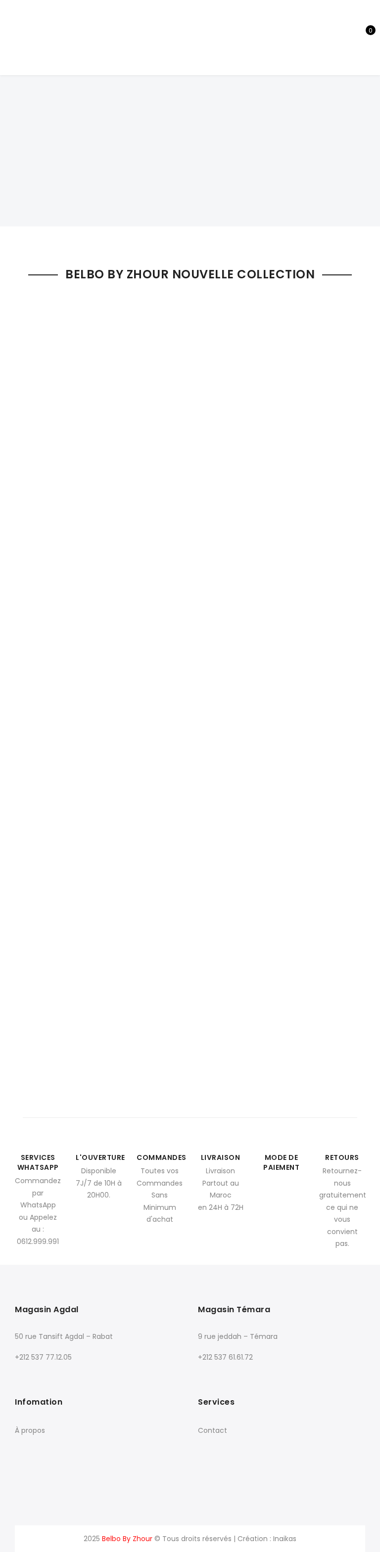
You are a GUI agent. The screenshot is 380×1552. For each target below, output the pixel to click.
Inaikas (284, 1539)
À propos (30, 1430)
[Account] (330, 37)
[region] (190, 122)
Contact (212, 1430)
